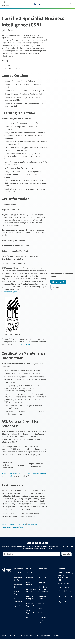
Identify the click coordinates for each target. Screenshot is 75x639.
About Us (29, 573)
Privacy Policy (45, 635)
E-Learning (42, 573)
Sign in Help (18, 606)
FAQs (28, 617)
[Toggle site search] (71, 4)
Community (42, 582)
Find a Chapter (43, 578)
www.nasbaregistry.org (11, 292)
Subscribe (66, 554)
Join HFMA (56, 287)
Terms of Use (57, 635)
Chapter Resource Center (41, 605)
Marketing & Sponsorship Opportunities (43, 589)
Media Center (30, 578)
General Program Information (14, 524)
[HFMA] (37, 4)
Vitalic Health (43, 613)
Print (11, 30)
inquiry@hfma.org (22, 344)
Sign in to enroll (58, 282)
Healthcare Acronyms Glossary (42, 619)
